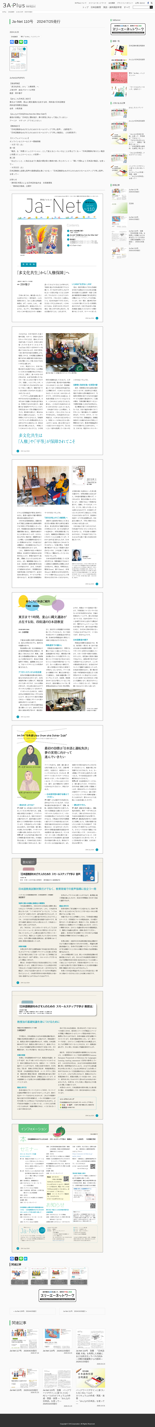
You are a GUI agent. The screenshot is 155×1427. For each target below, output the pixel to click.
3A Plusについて (80, 3)
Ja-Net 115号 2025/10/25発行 (24, 1390)
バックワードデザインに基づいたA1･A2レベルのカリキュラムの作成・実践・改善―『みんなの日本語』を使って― (137, 172)
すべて (127, 7)
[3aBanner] (128, 34)
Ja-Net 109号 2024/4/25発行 (25, 1311)
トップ (85, 7)
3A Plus (19, 5)
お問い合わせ (140, 3)
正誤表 (131, 203)
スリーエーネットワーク (97, 3)
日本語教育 (96, 7)
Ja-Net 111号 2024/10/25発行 (74, 1311)
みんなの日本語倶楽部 (137, 59)
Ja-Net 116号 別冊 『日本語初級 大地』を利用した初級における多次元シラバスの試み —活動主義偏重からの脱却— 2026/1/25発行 (90, 1356)
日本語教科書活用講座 (137, 46)
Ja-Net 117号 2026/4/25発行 (23, 1351)
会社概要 (111, 3)
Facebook (148, 3)
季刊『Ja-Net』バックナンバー (30, 36)
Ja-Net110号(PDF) (17, 78)
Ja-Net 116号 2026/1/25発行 (56, 1351)
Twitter (151, 3)
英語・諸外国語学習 (112, 7)
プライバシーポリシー (125, 3)
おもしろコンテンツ (136, 107)
